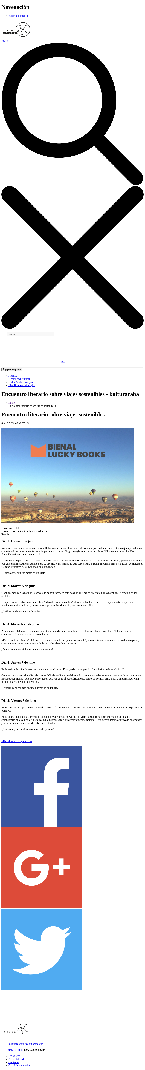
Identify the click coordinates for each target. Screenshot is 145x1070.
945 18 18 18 (15, 1049)
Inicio (11, 402)
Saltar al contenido (18, 15)
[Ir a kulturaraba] (16, 37)
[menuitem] (12, 375)
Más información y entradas (16, 741)
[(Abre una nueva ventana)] (41, 825)
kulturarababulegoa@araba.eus (25, 1043)
